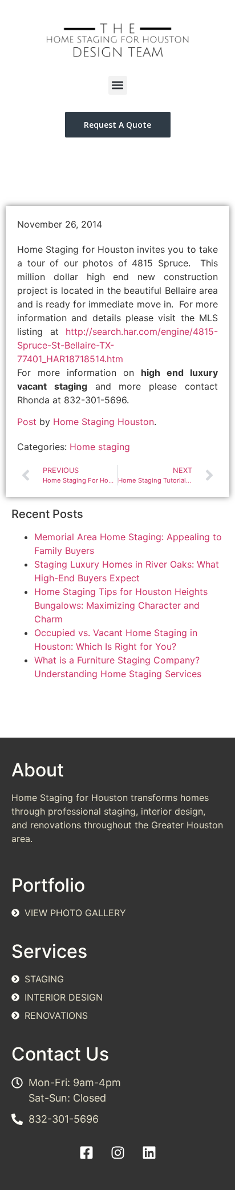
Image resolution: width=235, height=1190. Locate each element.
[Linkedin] (149, 1152)
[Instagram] (117, 1152)
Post (27, 421)
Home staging (100, 446)
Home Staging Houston (103, 421)
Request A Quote (117, 124)
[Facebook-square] (86, 1152)
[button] (117, 85)
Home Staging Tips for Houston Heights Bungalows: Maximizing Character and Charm (121, 605)
